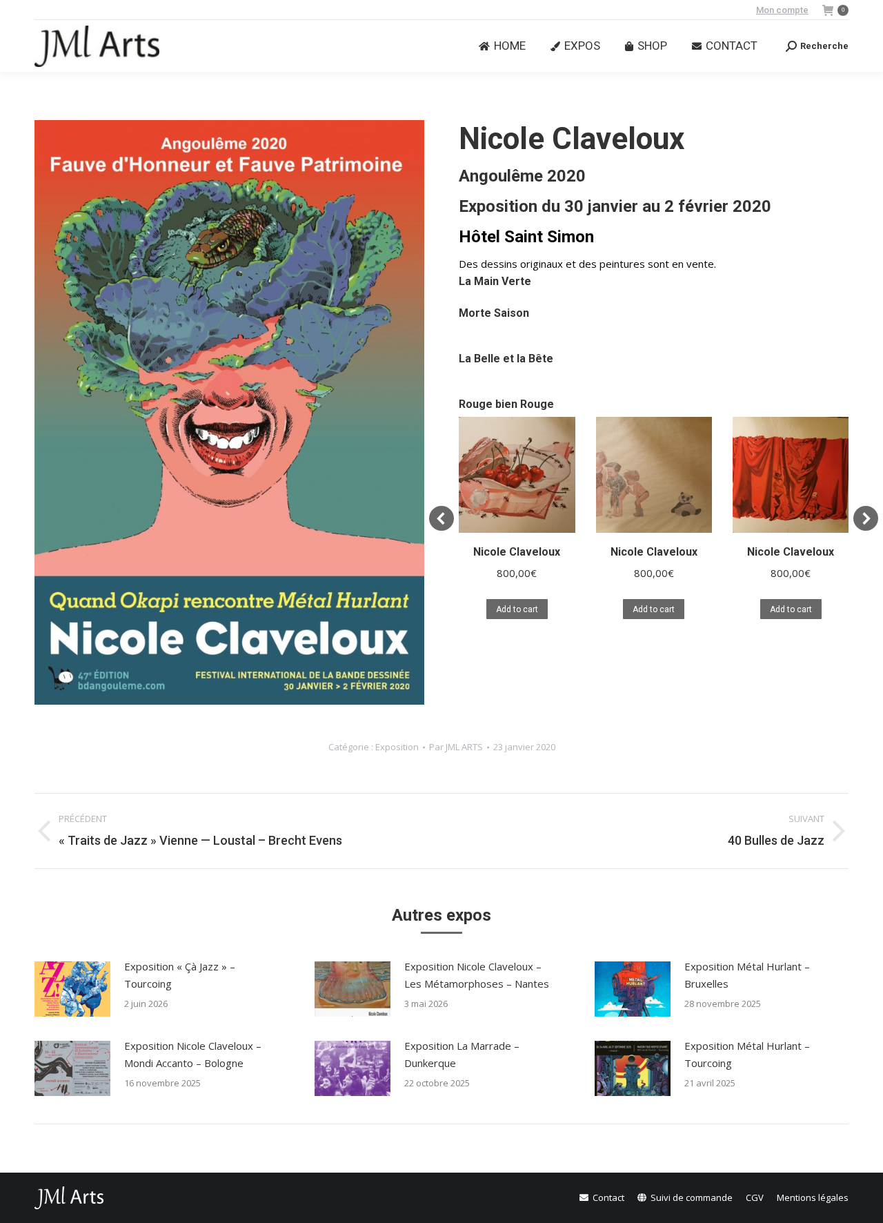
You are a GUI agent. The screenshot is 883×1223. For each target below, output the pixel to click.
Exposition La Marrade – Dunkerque (461, 1054)
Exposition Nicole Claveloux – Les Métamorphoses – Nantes (476, 974)
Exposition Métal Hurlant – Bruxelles (747, 974)
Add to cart (517, 609)
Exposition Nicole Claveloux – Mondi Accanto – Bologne (192, 1054)
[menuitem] (502, 45)
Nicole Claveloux (516, 551)
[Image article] (72, 989)
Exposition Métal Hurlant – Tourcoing (747, 1054)
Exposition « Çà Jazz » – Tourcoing (179, 974)
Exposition (397, 747)
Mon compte (782, 10)
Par (456, 747)
